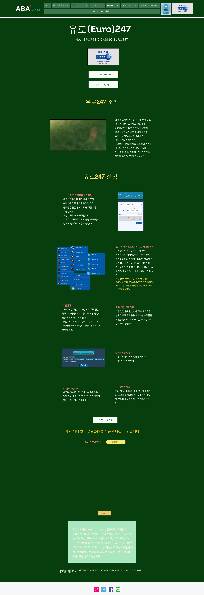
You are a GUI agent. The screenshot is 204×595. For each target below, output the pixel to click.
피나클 (132, 259)
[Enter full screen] (103, 147)
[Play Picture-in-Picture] (99, 147)
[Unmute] (56, 147)
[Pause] (52, 147)
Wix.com (123, 592)
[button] (113, 5)
